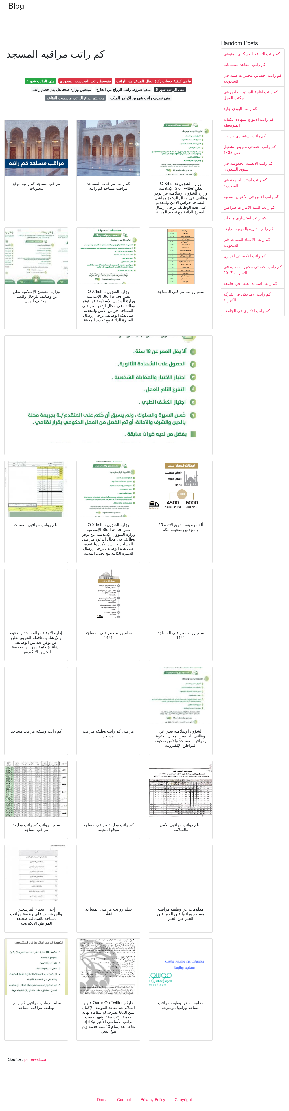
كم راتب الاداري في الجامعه (247, 310)
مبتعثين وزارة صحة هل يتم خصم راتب (61, 89)
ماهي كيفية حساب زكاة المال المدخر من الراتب (153, 80)
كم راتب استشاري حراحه (245, 135)
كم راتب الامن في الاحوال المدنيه (251, 196)
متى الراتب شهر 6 (170, 89)
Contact (124, 1099)
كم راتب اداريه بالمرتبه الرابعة (248, 228)
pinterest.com (36, 1059)
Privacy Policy (153, 1099)
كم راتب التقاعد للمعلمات (245, 64)
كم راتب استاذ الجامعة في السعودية (245, 182)
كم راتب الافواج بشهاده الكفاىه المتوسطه (249, 122)
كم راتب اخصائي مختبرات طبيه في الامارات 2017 (253, 269)
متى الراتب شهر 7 (40, 80)
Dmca (102, 1099)
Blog (16, 5)
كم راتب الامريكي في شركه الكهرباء (247, 297)
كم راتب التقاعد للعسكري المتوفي (252, 53)
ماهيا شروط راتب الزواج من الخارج (123, 89)
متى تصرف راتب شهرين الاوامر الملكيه (140, 97)
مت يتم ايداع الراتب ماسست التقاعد (75, 97)
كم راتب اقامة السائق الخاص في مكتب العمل (251, 94)
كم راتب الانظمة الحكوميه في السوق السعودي (248, 166)
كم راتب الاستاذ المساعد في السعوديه (247, 242)
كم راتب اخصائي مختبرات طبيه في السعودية (253, 78)
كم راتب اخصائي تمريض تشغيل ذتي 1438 (250, 149)
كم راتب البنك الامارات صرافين (249, 207)
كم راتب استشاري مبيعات (245, 218)
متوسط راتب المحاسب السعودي (85, 80)
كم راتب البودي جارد (240, 108)
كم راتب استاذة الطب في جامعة (250, 283)
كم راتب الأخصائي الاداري (245, 256)
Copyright (183, 1099)
